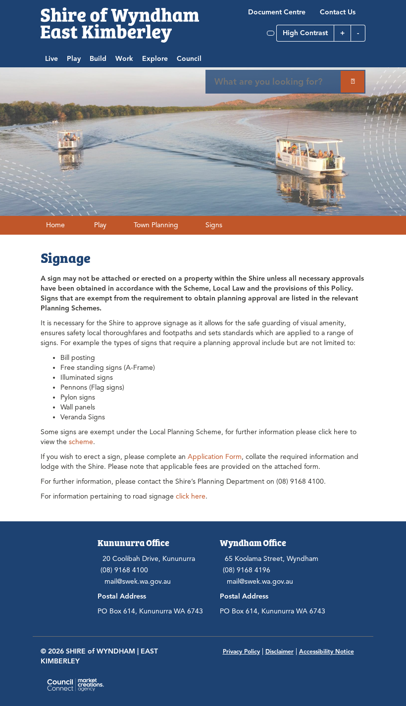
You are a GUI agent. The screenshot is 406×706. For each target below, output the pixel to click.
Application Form (215, 457)
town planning (156, 225)
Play (74, 58)
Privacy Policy (241, 651)
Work (124, 58)
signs (213, 225)
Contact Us (337, 12)
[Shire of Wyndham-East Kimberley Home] (120, 24)
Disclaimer (279, 651)
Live (51, 58)
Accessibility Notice (326, 651)
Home (55, 225)
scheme (81, 442)
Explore (155, 58)
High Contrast (305, 33)
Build (98, 58)
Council (189, 58)
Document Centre (276, 12)
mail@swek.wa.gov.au (137, 581)
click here (190, 496)
